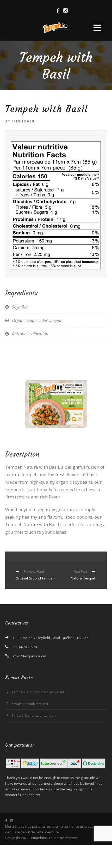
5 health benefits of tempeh (34, 715)
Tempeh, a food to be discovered (38, 692)
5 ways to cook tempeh (30, 703)
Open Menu (97, 28)
